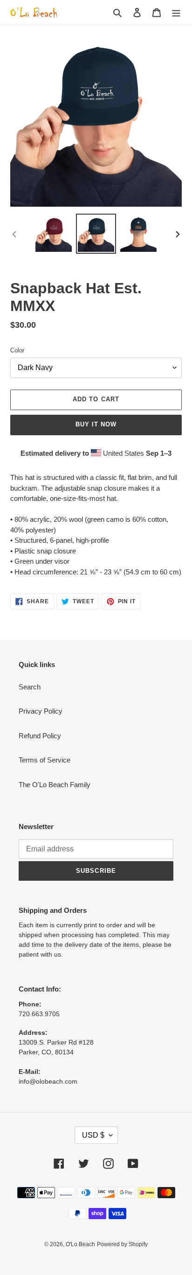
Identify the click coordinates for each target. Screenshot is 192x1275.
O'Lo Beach (80, 1244)
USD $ (93, 1135)
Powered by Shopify (122, 1244)
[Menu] (176, 12)
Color (17, 350)
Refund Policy (40, 736)
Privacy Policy (40, 711)
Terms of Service (44, 760)
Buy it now (96, 424)
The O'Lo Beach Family (54, 785)
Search (30, 687)
